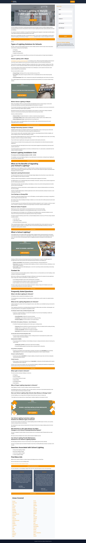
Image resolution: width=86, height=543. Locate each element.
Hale (13, 529)
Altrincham (14, 533)
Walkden (35, 513)
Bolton (34, 521)
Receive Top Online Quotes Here (33, 160)
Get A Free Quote (33, 493)
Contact (72, 1)
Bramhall (14, 509)
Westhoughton (36, 526)
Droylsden (14, 515)
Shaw (13, 536)
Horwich (34, 531)
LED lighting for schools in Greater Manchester (19, 60)
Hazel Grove (16, 463)
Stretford (13, 523)
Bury (34, 515)
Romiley (12, 463)
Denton (13, 507)
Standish (35, 535)
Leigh (34, 523)
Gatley (13, 517)
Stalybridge (14, 512)
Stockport (23, 463)
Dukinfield (14, 510)
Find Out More (33, 229)
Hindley (34, 529)
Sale (13, 526)
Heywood (35, 508)
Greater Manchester (15, 520)
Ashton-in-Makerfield (37, 532)
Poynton (26, 463)
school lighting (31, 36)
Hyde (20, 463)
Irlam (34, 507)
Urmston (34, 502)
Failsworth (14, 518)
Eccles (34, 500)
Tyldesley (35, 518)
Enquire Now (33, 368)
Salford (13, 528)
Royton (13, 531)
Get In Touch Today (33, 39)
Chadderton (14, 525)
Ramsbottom (35, 524)
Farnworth (35, 516)
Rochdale (35, 510)
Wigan (34, 534)
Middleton (14, 534)
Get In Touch (33, 288)
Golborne (35, 527)
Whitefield (35, 505)
